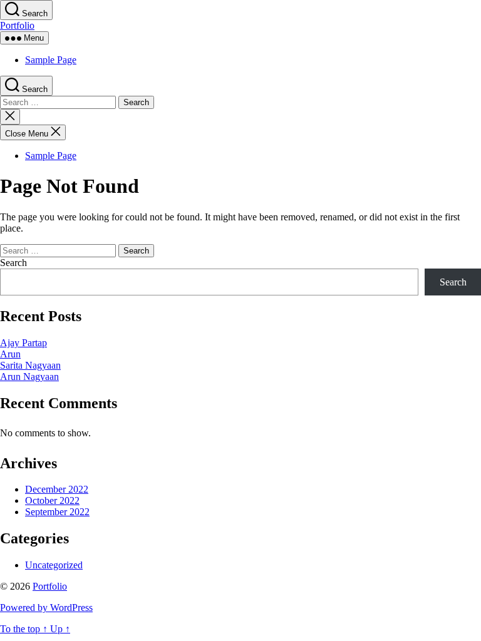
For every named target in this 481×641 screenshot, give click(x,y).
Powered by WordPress (46, 607)
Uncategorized (54, 565)
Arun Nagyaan (29, 376)
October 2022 (52, 500)
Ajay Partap (23, 342)
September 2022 (57, 511)
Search (13, 262)
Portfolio (17, 25)
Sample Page (50, 59)
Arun (10, 354)
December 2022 (56, 489)
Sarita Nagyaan (30, 365)
